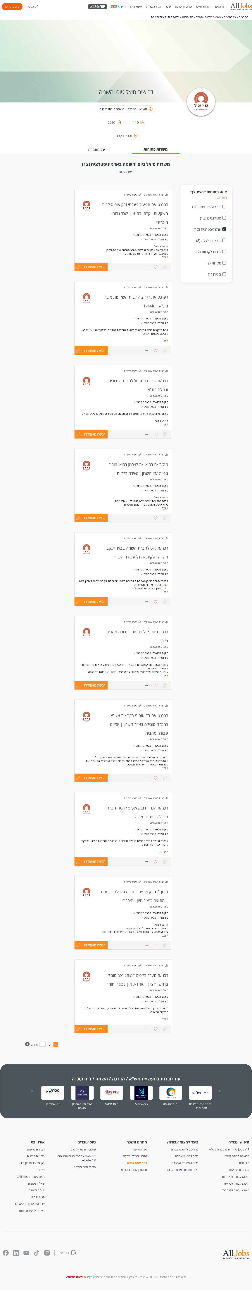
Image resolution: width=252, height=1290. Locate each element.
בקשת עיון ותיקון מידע (32, 1163)
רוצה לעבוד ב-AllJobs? (31, 1177)
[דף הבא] (27, 1045)
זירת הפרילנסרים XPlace (30, 1204)
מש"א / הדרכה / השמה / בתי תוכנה (201, 16)
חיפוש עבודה (238, 1142)
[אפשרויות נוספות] (146, 350)
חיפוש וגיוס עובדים (85, 1167)
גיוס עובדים (12, 7)
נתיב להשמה (171, 1104)
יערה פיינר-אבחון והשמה (82, 1106)
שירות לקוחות (37, 1190)
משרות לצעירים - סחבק (31, 1211)
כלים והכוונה (183, 6)
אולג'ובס (38, 1142)
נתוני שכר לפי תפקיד (135, 1156)
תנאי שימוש (38, 1197)
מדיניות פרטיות (36, 1156)
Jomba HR (53, 1104)
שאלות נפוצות (36, 1183)
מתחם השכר (137, 1142)
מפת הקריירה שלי (130, 6)
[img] (241, 6)
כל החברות (153, 6)
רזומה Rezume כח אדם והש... (200, 1106)
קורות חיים (203, 6)
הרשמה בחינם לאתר (237, 1156)
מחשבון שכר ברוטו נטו (133, 1170)
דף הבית (243, 16)
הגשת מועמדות (95, 350)
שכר (168, 6)
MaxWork (141, 1104)
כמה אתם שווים (137, 1163)
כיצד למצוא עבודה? (182, 1142)
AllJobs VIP (98, 7)
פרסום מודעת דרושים (83, 1149)
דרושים (219, 6)
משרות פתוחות (156, 149)
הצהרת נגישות (36, 1149)
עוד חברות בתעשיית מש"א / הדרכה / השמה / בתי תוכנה (126, 1079)
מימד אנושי (111, 1104)
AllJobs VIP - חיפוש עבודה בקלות (229, 1149)
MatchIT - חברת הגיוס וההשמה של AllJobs (76, 1158)
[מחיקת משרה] (165, 350)
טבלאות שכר (139, 1149)
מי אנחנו (39, 1170)
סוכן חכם (244, 1163)
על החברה (96, 149)
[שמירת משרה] (155, 350)
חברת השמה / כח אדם (154, 287)
